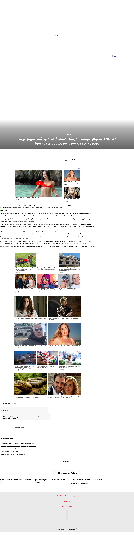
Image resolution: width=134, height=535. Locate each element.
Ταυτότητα (67, 501)
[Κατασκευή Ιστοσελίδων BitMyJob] (76, 529)
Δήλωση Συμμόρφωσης (67, 506)
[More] (29, 430)
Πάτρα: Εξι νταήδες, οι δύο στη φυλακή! (9, 451)
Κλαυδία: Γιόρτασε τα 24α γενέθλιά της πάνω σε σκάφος (13, 454)
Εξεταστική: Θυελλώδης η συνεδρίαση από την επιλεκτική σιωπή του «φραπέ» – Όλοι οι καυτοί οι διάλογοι (25, 417)
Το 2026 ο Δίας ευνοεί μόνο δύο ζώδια (11, 411)
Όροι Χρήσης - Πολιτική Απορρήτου (67, 496)
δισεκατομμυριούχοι (12, 403)
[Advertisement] (67, 87)
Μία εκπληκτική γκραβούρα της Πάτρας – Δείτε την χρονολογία (14, 448)
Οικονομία (67, 134)
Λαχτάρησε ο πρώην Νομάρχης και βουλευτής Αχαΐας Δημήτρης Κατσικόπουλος (18, 443)
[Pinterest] (19, 430)
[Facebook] (9, 430)
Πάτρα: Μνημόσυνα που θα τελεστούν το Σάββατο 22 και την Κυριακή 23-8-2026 (18, 446)
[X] (14, 430)
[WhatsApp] (24, 430)
